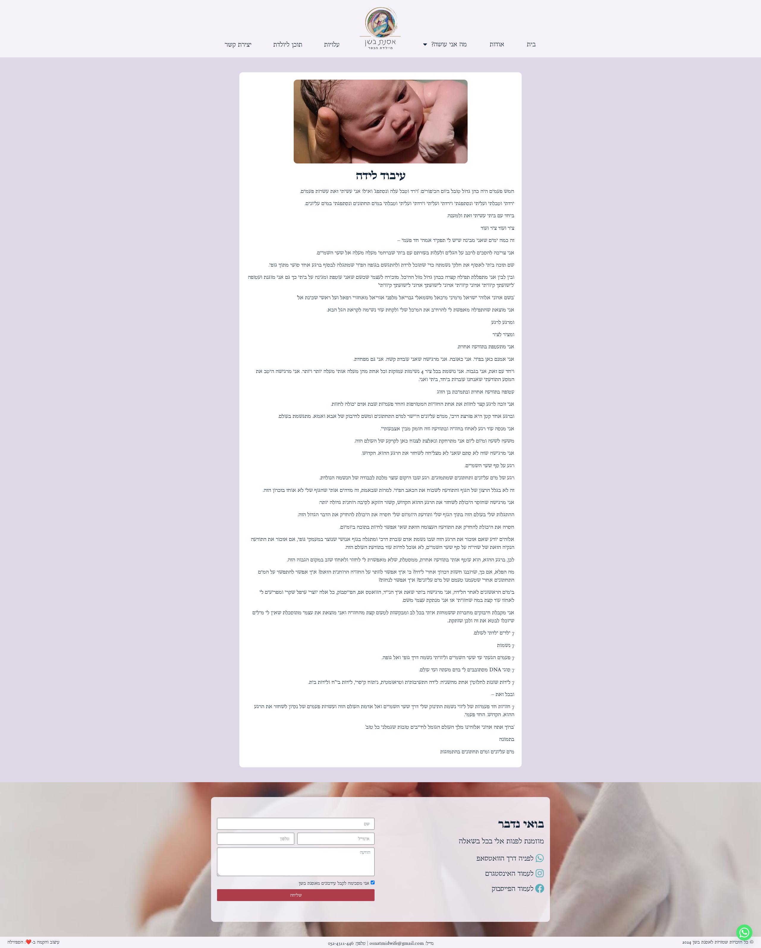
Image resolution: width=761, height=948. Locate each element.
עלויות (331, 44)
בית (531, 44)
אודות (497, 44)
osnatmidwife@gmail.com (397, 943)
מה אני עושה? (449, 44)
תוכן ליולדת (287, 44)
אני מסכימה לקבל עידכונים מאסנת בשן (334, 883)
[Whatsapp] (744, 933)
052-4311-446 (341, 943)
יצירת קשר (238, 44)
